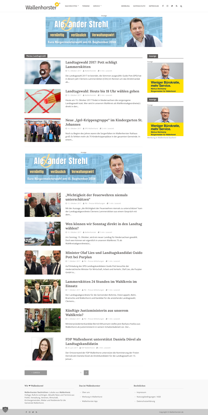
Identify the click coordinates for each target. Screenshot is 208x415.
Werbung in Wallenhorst (92, 396)
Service (96, 6)
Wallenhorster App (90, 401)
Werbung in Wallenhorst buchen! (161, 137)
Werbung (125, 6)
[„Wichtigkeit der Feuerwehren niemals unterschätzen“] (43, 204)
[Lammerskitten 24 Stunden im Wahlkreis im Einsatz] (43, 291)
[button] (5, 409)
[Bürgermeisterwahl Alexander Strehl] (83, 168)
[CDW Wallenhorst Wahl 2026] (104, 31)
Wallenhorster (90, 70)
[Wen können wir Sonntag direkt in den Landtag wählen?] (43, 233)
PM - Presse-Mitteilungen (95, 203)
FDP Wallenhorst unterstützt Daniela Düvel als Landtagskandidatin (103, 341)
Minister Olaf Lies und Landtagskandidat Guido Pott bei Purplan (103, 254)
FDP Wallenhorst (88, 347)
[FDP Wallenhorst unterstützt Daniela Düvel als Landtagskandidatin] (43, 349)
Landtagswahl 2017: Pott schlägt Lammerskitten (91, 64)
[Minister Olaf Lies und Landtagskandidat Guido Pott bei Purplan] (43, 262)
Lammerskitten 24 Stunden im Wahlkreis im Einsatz (101, 283)
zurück (36, 372)
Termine (86, 6)
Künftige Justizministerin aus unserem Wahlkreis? (96, 312)
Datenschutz (139, 6)
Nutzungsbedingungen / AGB (149, 396)
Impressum (154, 6)
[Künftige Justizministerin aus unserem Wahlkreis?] (43, 320)
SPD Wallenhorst (91, 128)
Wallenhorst (64, 392)
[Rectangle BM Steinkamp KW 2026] (165, 77)
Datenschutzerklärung (146, 401)
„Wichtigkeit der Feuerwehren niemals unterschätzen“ (96, 197)
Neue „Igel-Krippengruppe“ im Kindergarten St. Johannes (104, 122)
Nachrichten (71, 6)
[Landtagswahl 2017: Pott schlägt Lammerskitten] (43, 72)
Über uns (86, 392)
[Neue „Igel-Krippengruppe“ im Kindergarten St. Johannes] (43, 129)
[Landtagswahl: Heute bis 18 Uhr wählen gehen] (43, 100)
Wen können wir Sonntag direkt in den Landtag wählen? (103, 226)
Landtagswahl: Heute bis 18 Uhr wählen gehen (102, 91)
